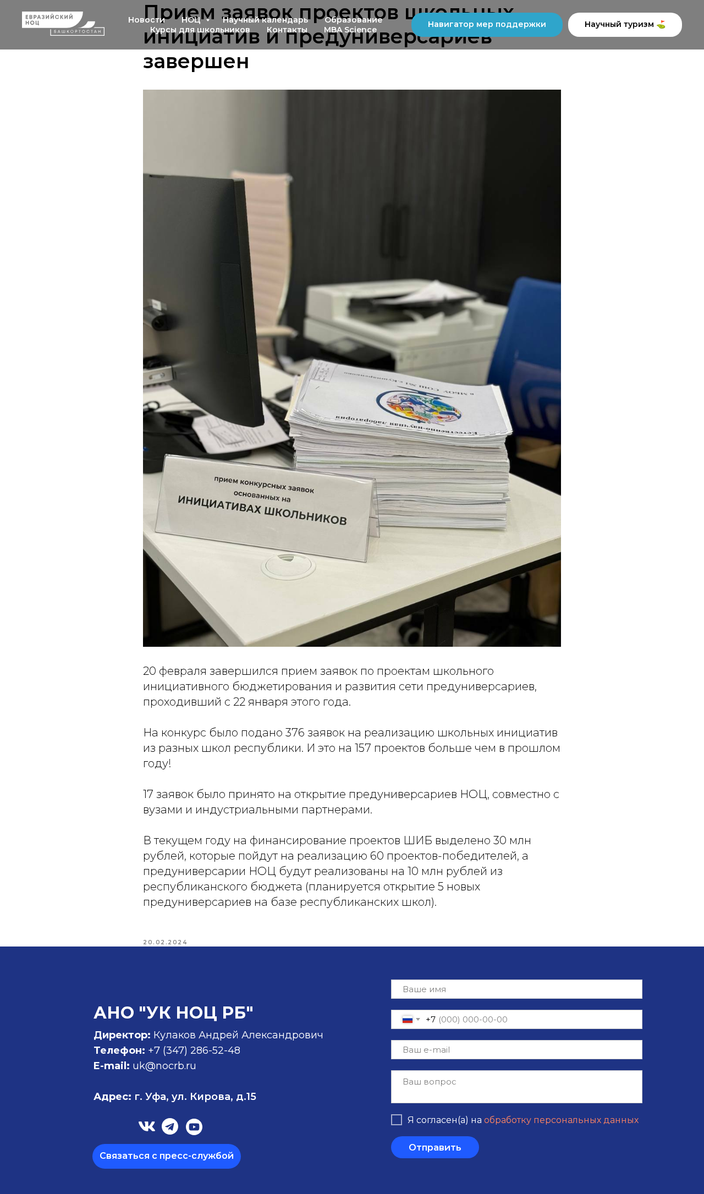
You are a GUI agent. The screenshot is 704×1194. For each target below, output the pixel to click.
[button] (166, 1156)
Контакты (287, 30)
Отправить (435, 1147)
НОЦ (192, 20)
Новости (146, 20)
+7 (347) (169, 1050)
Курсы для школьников (200, 30)
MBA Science (350, 30)
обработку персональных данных (561, 1120)
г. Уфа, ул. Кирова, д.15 (175, 1097)
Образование (353, 20)
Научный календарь (265, 20)
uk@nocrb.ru (164, 1066)
